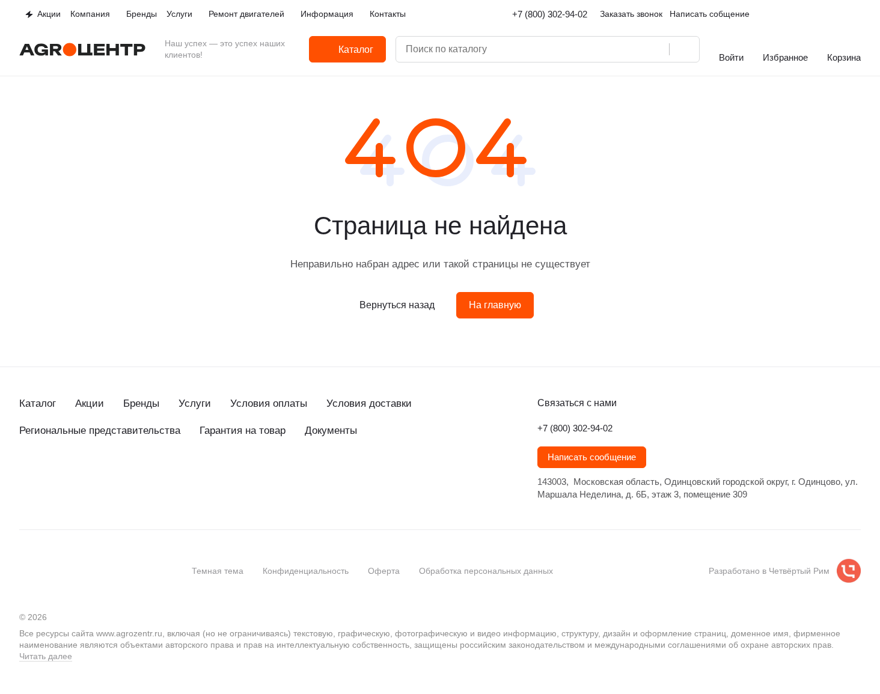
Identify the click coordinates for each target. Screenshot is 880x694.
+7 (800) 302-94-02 (549, 14)
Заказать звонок (631, 14)
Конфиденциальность (306, 571)
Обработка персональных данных (486, 571)
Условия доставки (369, 403)
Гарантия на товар (243, 430)
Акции (89, 403)
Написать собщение (710, 14)
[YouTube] (74, 474)
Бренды (141, 403)
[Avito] (122, 474)
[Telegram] (50, 474)
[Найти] (684, 49)
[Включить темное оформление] (856, 14)
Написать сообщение (592, 457)
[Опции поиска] (607, 49)
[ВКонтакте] (26, 474)
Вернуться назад (397, 305)
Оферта (384, 571)
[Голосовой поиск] (656, 49)
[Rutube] (98, 474)
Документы (331, 430)
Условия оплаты (268, 403)
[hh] (146, 474)
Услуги (195, 403)
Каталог (37, 403)
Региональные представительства (99, 430)
